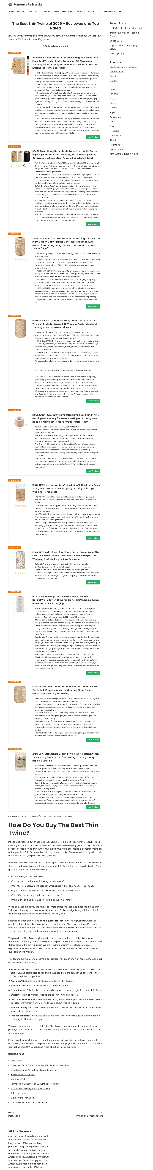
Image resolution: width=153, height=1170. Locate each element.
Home (11, 11)
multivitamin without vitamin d (126, 28)
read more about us (48, 1047)
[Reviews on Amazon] (20, 259)
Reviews (20, 11)
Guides (47, 11)
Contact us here (16, 1047)
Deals (38, 11)
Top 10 (56, 11)
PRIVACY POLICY (119, 149)
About (113, 76)
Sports (113, 126)
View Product (93, 137)
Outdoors (116, 135)
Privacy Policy (117, 71)
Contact (114, 81)
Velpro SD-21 (116, 40)
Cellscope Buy (117, 53)
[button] (73, 11)
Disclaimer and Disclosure (123, 67)
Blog (29, 11)
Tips (113, 121)
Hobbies (115, 131)
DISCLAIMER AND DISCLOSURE (111, 11)
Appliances (115, 117)
